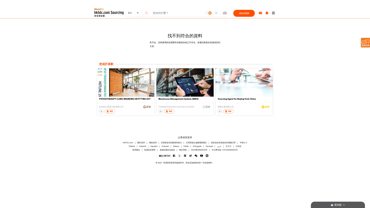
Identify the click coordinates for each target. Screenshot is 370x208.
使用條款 (136, 150)
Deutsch (142, 146)
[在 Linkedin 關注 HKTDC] (185, 155)
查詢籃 (338, 205)
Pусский (209, 146)
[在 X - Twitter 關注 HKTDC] (179, 155)
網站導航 (183, 150)
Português (197, 146)
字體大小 (243, 143)
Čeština (132, 146)
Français (165, 146)
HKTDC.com (128, 143)
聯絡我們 (153, 143)
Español (154, 146)
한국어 (228, 146)
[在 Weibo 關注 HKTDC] (190, 155)
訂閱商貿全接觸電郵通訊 (196, 143)
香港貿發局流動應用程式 (171, 143)
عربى (219, 146)
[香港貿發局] (185, 137)
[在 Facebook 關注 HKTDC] (174, 155)
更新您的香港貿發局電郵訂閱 (223, 143)
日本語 (238, 146)
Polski (186, 146)
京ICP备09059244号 (199, 150)
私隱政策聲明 (150, 150)
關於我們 (141, 143)
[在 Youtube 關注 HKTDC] (201, 155)
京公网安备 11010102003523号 (225, 150)
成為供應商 (244, 13)
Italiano (176, 146)
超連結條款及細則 (167, 150)
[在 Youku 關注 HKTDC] (207, 155)
